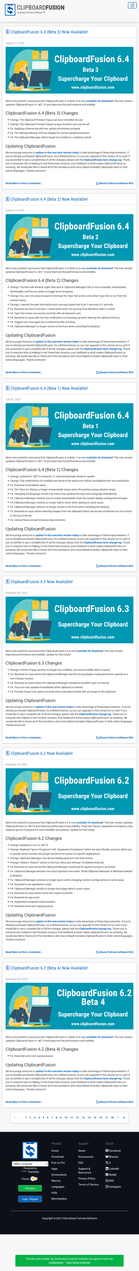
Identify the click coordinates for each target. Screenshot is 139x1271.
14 (89, 1117)
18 (112, 1117)
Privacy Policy (86, 1178)
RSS (111, 1180)
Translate (33, 1171)
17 (106, 1117)
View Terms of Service (78, 1262)
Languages (57, 1186)
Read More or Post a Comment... (24, 183)
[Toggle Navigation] (132, 5)
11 (71, 1117)
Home (55, 1150)
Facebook (115, 1150)
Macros (56, 1180)
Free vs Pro (58, 1162)
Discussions (85, 1156)
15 (94, 1117)
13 (83, 1117)
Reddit (113, 1174)
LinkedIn (114, 1168)
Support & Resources (84, 1170)
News (81, 1150)
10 (65, 1117)
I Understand (56, 1262)
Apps (54, 1168)
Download (57, 1156)
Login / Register (30, 1199)
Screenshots (59, 1174)
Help (54, 1192)
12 (77, 1117)
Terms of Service (88, 1184)
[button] (33, 9)
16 (100, 1117)
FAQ (80, 1162)
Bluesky (113, 1156)
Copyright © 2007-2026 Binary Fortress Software (69, 1218)
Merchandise (59, 1198)
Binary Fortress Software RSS (116, 183)
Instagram (115, 1186)
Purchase (30, 1188)
